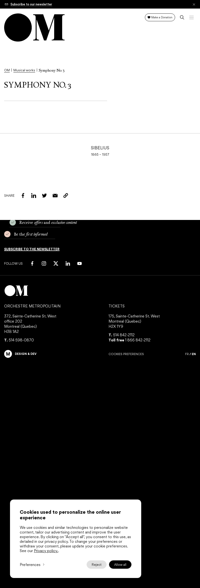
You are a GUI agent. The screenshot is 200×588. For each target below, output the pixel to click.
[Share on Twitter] (44, 195)
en (194, 354)
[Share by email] (55, 195)
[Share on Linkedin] (33, 195)
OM (7, 70)
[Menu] (191, 17)
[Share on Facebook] (22, 195)
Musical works (24, 70)
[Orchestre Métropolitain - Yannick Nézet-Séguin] (100, 290)
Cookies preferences (126, 354)
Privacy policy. (46, 550)
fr (187, 354)
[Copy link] (65, 195)
